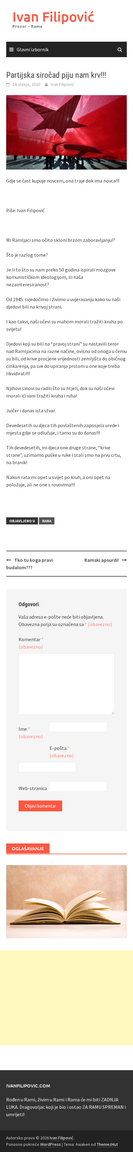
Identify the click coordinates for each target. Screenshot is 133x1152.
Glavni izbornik (33, 49)
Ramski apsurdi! (101, 560)
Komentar (31, 643)
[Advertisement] (66, 998)
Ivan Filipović (53, 16)
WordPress (50, 1144)
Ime (31, 732)
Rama (46, 521)
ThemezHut (107, 1144)
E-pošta (61, 752)
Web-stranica (33, 788)
